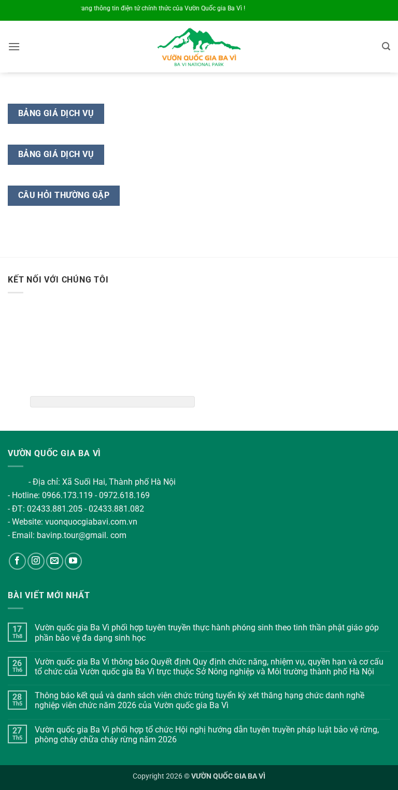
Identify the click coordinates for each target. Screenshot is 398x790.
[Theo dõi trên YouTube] (73, 561)
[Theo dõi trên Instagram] (36, 561)
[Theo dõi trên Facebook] (17, 561)
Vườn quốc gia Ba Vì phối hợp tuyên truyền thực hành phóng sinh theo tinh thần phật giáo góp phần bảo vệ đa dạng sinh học (207, 632)
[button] (14, 46)
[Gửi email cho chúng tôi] (54, 561)
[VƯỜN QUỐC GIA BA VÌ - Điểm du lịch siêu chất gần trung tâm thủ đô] (199, 47)
